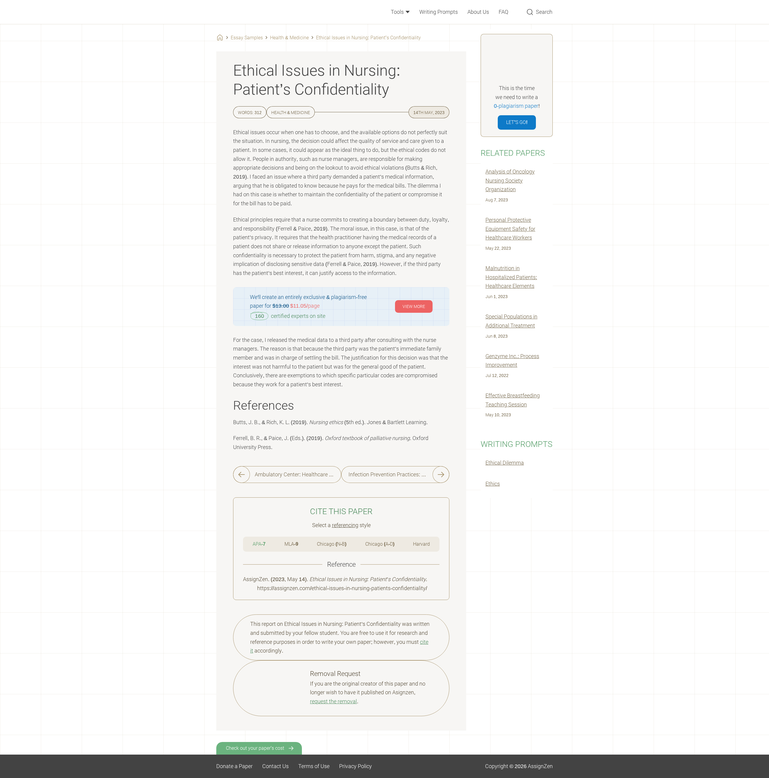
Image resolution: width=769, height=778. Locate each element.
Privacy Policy (355, 766)
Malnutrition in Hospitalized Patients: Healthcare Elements (511, 277)
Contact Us (275, 766)
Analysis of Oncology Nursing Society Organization (510, 180)
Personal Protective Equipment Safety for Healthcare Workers (510, 229)
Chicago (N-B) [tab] (331, 544)
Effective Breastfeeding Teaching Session (512, 400)
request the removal (333, 701)
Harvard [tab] (421, 544)
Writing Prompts (438, 12)
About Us (478, 12)
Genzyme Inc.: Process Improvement (512, 360)
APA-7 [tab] (259, 544)
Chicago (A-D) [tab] (379, 544)
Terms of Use (314, 766)
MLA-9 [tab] (291, 544)
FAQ (503, 12)
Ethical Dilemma (504, 463)
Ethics (492, 484)
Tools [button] (398, 12)
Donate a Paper (234, 766)
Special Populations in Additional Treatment (511, 321)
